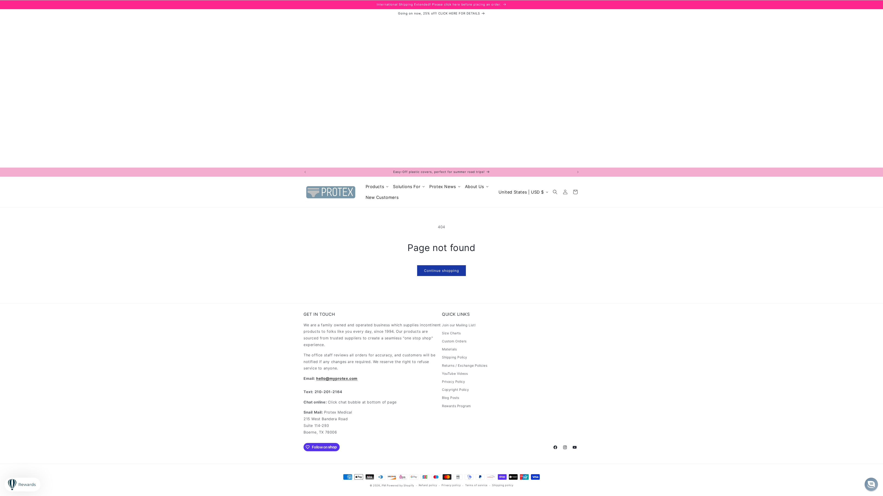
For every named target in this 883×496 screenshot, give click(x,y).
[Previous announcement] (305, 172)
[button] (376, 186)
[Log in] (565, 192)
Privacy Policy (453, 381)
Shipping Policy (454, 357)
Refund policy (428, 485)
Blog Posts (450, 398)
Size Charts (451, 333)
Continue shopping (441, 270)
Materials (449, 349)
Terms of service (476, 485)
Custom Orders (454, 341)
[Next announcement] (578, 172)
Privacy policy (451, 485)
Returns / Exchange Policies (464, 365)
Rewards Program (456, 406)
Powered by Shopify (400, 485)
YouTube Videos (455, 373)
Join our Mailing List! (459, 325)
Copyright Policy (455, 390)
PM (384, 485)
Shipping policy (502, 485)
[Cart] (575, 192)
